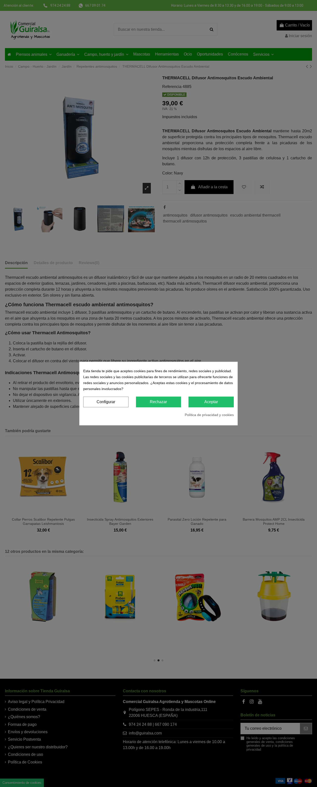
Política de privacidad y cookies (209, 415)
